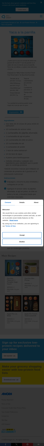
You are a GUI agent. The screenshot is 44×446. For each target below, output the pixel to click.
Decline (22, 242)
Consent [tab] (8, 202)
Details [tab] (22, 202)
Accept (22, 235)
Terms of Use (10, 226)
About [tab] (36, 202)
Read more (14, 220)
